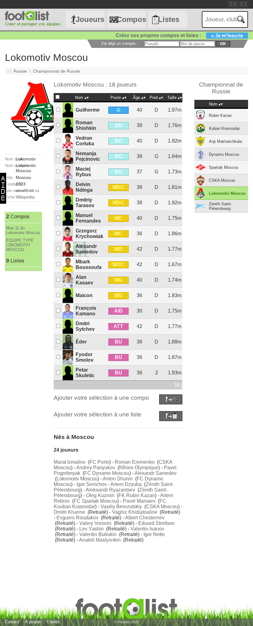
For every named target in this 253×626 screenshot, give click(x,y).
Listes (168, 19)
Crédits (53, 622)
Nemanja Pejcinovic (88, 156)
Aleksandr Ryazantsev (110, 489)
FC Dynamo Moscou (106, 473)
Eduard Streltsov (156, 523)
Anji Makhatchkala (225, 141)
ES (243, 4)
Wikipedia (25, 196)
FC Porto (99, 462)
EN (233, 4)
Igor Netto (154, 534)
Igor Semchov (92, 484)
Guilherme (88, 110)
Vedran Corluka (85, 140)
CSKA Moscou (162, 506)
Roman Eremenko (135, 462)
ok (223, 43)
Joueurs (90, 19)
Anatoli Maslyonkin (100, 540)
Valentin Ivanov (147, 528)
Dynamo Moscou (224, 154)
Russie (20, 71)
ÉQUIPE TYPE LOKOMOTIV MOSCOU (20, 245)
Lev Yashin (91, 528)
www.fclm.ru (27, 190)
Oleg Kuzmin (100, 495)
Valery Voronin (95, 523)
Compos (131, 19)
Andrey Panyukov (95, 467)
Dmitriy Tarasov (85, 202)
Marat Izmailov (69, 462)
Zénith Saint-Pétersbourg (220, 206)
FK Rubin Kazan (136, 495)
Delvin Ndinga (84, 187)
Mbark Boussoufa (89, 264)
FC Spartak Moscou (95, 501)
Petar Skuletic (85, 372)
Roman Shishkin (86, 125)
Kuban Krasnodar (224, 128)
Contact (12, 622)
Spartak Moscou (223, 167)
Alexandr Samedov (87, 249)
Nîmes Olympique (138, 467)
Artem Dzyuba (126, 484)
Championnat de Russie (56, 71)
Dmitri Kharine (69, 512)
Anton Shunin (118, 478)
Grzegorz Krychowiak (89, 233)
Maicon (84, 295)
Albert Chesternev (144, 517)
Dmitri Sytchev (85, 326)
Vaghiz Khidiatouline (134, 512)
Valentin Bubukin (98, 534)
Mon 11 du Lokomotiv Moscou (23, 230)
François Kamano (86, 310)
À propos (33, 622)
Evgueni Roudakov (77, 517)
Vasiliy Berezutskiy (121, 506)
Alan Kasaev (84, 280)
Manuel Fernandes (88, 218)
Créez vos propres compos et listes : (179, 35)
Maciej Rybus (83, 171)
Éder (81, 341)
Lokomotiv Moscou (76, 478)
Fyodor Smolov (84, 357)
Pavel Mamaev (139, 501)
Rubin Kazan (220, 115)
